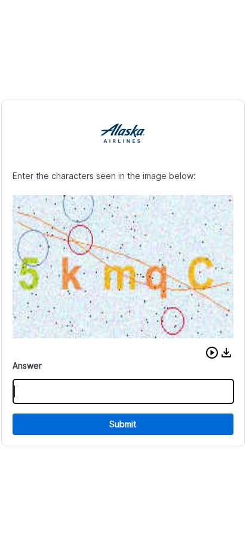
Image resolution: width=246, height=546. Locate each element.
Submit (122, 424)
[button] (212, 353)
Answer (27, 365)
